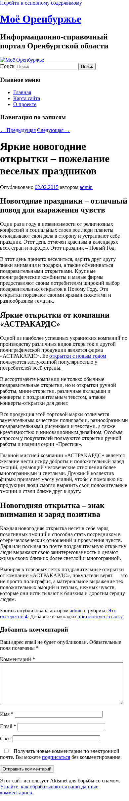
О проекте (24, 104)
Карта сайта (26, 98)
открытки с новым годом (77, 356)
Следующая (53, 130)
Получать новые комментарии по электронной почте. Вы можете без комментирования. (61, 754)
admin (86, 187)
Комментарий (17, 659)
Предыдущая (18, 130)
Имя (7, 714)
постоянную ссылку (99, 616)
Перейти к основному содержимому (41, 3)
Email (8, 726)
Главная (22, 92)
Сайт (5, 738)
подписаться (56, 757)
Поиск (7, 66)
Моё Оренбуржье (40, 19)
